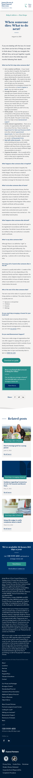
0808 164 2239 (11, 353)
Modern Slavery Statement (10, 767)
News (3, 720)
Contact (4, 679)
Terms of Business (7, 697)
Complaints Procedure (9, 773)
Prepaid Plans (6, 674)
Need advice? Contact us (16, 568)
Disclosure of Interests (8, 718)
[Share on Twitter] (19, 397)
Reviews (4, 671)
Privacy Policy (7, 764)
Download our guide (11, 360)
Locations (5, 666)
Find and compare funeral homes (12, 707)
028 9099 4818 (12, 379)
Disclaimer (25, 764)
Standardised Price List (8, 689)
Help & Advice (6, 700)
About (4, 663)
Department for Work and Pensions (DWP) (17, 130)
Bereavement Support (8, 715)
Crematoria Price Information (10, 692)
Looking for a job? (7, 710)
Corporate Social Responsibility (12, 770)
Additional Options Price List (10, 694)
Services (4, 668)
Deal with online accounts (12, 140)
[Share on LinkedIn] (23, 397)
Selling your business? (8, 712)
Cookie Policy (17, 764)
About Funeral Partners (9, 704)
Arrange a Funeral (7, 686)
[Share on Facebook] (15, 397)
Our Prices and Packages (9, 683)
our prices (13, 329)
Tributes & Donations (8, 676)
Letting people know (17, 138)
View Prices (12, 385)
